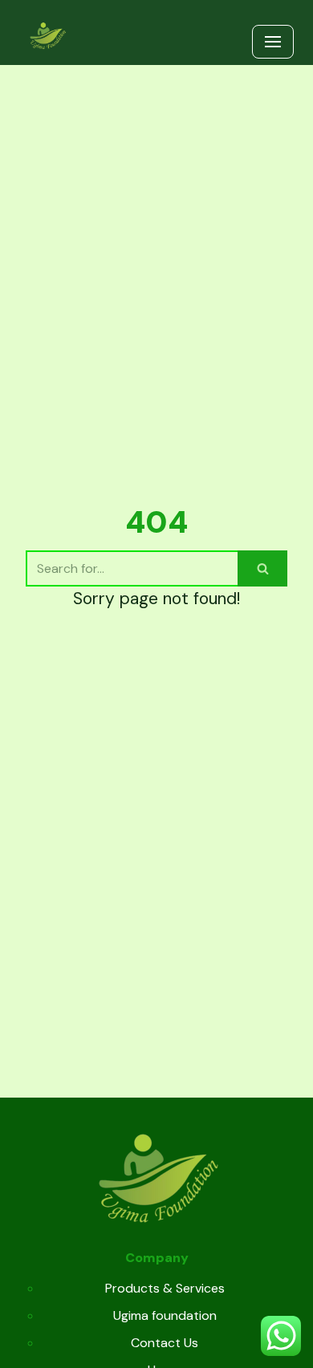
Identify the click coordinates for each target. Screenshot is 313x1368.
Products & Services (165, 1288)
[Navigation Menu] (273, 42)
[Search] (262, 568)
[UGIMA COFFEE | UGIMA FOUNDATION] (47, 36)
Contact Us (164, 1342)
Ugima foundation (165, 1315)
